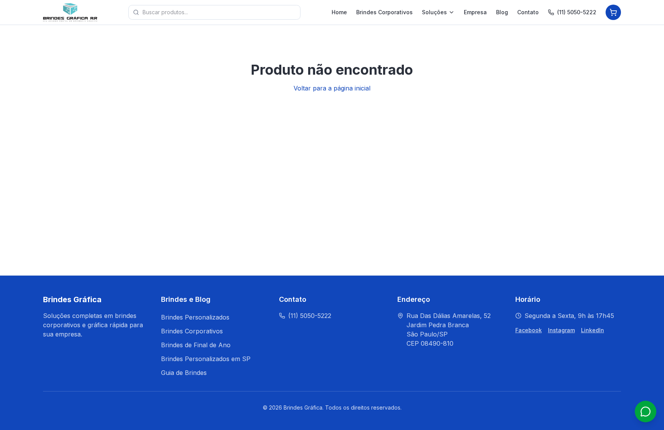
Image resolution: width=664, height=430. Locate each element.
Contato (528, 12)
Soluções (434, 12)
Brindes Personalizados (195, 317)
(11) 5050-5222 (576, 12)
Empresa (475, 12)
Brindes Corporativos (384, 12)
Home (339, 12)
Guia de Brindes (184, 372)
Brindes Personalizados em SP (206, 359)
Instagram (561, 330)
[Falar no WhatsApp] (645, 411)
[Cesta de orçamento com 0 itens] (613, 12)
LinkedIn (592, 330)
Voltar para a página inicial (332, 88)
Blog (502, 12)
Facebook (528, 330)
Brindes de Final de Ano (196, 345)
